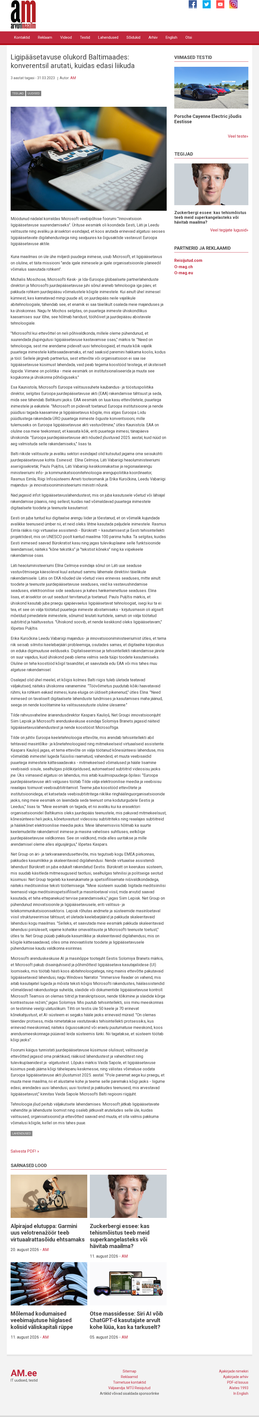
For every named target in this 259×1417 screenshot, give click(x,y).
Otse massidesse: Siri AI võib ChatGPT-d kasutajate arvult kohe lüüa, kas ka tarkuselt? (126, 1320)
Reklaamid (129, 1377)
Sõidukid (133, 37)
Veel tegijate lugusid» (229, 230)
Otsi (188, 37)
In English (240, 1393)
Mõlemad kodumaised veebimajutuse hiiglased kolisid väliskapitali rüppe (42, 1320)
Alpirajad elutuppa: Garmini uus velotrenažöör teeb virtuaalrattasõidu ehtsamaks (48, 1233)
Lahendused (108, 37)
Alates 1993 (238, 1388)
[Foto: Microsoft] (89, 158)
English (171, 37)
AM (73, 78)
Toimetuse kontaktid (129, 1382)
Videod (66, 37)
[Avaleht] (23, 14)
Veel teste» (238, 136)
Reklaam (45, 37)
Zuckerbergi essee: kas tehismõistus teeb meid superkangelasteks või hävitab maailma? (119, 1236)
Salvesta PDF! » (25, 1151)
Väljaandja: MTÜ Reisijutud (129, 1388)
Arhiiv (153, 37)
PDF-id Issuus (237, 1382)
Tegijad (18, 93)
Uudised (34, 93)
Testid (85, 37)
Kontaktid (22, 37)
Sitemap (129, 1371)
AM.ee (24, 1373)
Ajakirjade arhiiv (235, 1377)
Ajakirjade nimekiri (233, 1371)
